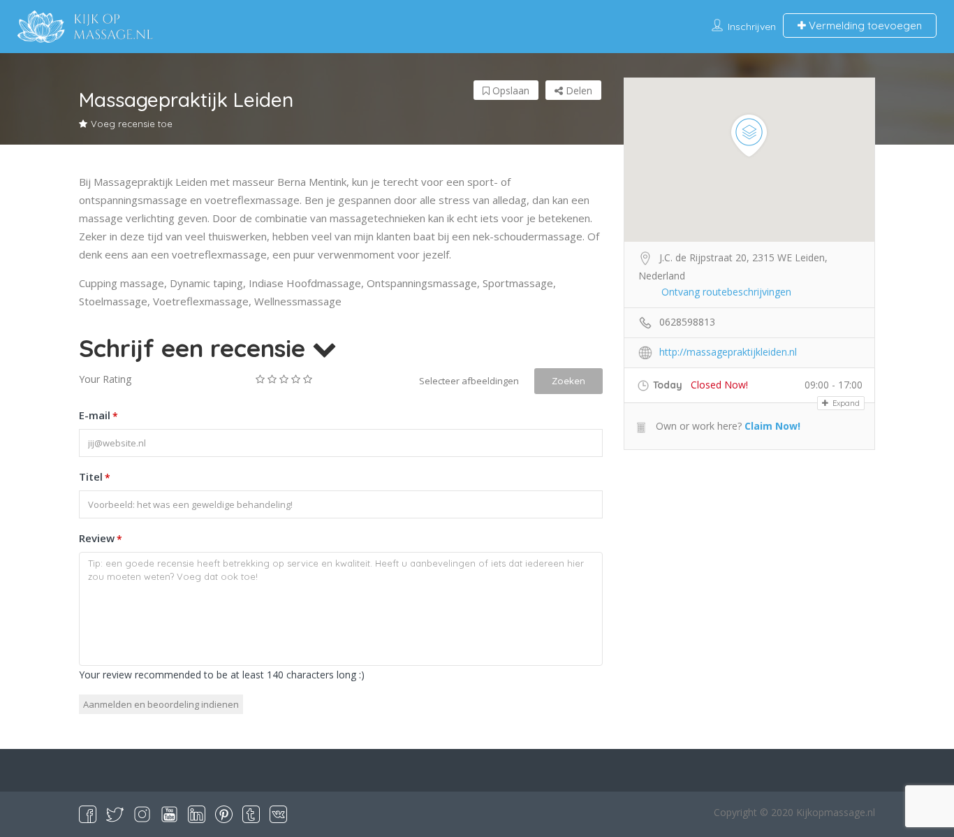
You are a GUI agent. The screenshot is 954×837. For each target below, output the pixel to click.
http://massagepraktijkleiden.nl (728, 351)
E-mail (98, 415)
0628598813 (687, 321)
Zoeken (568, 380)
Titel (94, 477)
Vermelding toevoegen (864, 25)
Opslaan (509, 90)
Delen (577, 90)
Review (100, 538)
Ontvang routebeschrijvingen (726, 291)
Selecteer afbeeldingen (469, 380)
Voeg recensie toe (132, 123)
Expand (845, 403)
